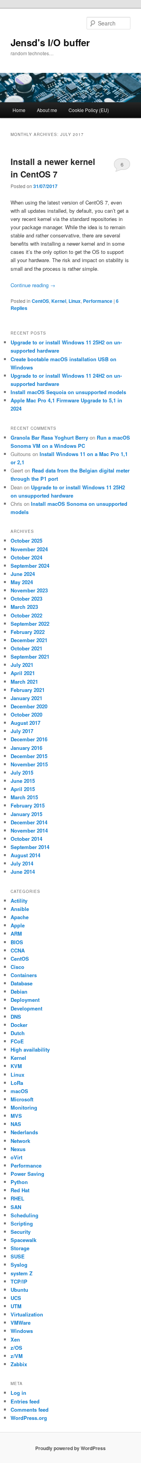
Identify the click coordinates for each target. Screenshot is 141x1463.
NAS (16, 1124)
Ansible (20, 909)
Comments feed (30, 1409)
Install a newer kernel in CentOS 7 (53, 168)
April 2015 (23, 789)
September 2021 (30, 656)
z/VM (17, 1356)
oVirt (16, 1157)
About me (47, 110)
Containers (24, 975)
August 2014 (25, 855)
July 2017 (22, 731)
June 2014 (23, 871)
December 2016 (29, 739)
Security (21, 1231)
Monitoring (24, 1107)
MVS (16, 1115)
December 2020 (29, 706)
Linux (75, 300)
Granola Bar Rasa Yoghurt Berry (49, 437)
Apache (20, 917)
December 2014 (29, 822)
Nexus (18, 1149)
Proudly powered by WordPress (70, 1448)
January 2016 (26, 747)
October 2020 (26, 714)
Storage (20, 1248)
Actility (19, 900)
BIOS (17, 942)
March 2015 (24, 797)
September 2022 (30, 623)
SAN (16, 1207)
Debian (19, 991)
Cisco (17, 967)
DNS (16, 1016)
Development (26, 1008)
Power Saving (27, 1173)
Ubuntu (19, 1289)
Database (22, 983)
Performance (97, 300)
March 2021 (24, 681)
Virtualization (27, 1314)
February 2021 (28, 689)
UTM (16, 1306)
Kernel (58, 300)
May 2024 (22, 582)
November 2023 (29, 590)
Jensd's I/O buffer (50, 42)
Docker (19, 1024)
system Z (22, 1273)
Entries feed (25, 1401)
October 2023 (26, 598)
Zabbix (19, 1364)
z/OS (16, 1347)
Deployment (25, 999)
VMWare (21, 1322)
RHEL (17, 1198)
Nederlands (24, 1132)
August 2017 (25, 722)
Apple (18, 925)
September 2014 (30, 847)
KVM (16, 1066)
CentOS (40, 300)
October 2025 (26, 540)
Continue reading (33, 285)
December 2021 (29, 640)
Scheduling (24, 1215)
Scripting (22, 1223)
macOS (19, 1091)
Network (20, 1140)
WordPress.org (29, 1417)
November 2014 (29, 830)
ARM (16, 933)
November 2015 (29, 764)
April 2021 (23, 673)
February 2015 (28, 805)
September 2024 (30, 565)
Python (19, 1182)
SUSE (18, 1256)
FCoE (17, 1041)
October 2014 (26, 838)
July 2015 (22, 772)
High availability (30, 1049)
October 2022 (26, 615)
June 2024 (23, 574)
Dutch (18, 1033)
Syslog (19, 1264)
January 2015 (26, 814)
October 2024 (26, 557)
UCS (16, 1298)
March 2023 (24, 606)
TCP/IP (19, 1281)
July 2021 (22, 664)
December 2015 (29, 756)
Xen (15, 1339)
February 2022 (28, 632)
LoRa (17, 1082)
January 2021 (26, 698)
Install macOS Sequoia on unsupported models (68, 392)
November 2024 (29, 549)
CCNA (18, 950)
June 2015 (23, 780)
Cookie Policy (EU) (89, 110)
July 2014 (22, 863)
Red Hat (20, 1190)
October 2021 (26, 648)
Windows (22, 1330)
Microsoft (22, 1099)
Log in (18, 1392)
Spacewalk (23, 1240)
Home (19, 110)
